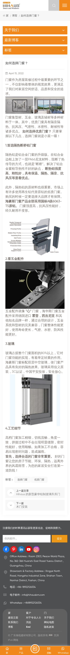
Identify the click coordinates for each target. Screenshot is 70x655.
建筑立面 (13, 617)
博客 (14, 15)
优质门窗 (39, 479)
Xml (28, 627)
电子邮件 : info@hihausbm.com (27, 595)
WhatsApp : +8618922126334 (26, 603)
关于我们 (49, 617)
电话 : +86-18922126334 (23, 587)
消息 (28, 622)
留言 (35, 648)
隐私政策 (49, 627)
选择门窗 (22, 479)
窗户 (28, 613)
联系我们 (13, 622)
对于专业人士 (33, 617)
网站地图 (49, 622)
